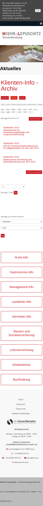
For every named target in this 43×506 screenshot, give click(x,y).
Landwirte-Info (21, 302)
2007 (34, 104)
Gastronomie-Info (21, 272)
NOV (19, 112)
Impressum (20, 404)
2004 (19, 104)
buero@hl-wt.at (32, 458)
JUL (35, 109)
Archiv (14, 98)
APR (19, 109)
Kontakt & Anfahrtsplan (21, 413)
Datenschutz (21, 409)
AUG (3, 112)
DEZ (25, 112)
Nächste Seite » (35, 119)
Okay (38, 10)
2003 (13, 104)
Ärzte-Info (21, 257)
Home (21, 400)
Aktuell (5, 98)
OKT (13, 112)
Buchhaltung (21, 379)
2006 (29, 104)
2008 (40, 104)
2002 (8, 104)
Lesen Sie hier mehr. (22, 18)
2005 (24, 104)
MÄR (13, 109)
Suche (22, 98)
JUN (30, 109)
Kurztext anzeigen (34, 172)
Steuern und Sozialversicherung (21, 333)
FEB (7, 109)
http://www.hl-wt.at (21, 462)
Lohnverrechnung (21, 350)
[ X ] (30, 112)
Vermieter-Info (21, 316)
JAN (2, 109)
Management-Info (21, 287)
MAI (25, 109)
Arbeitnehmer (21, 365)
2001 (3, 104)
